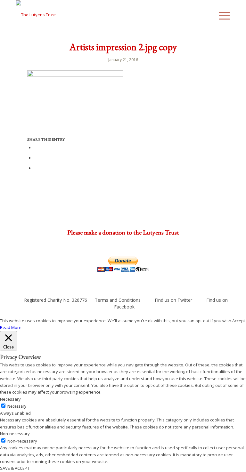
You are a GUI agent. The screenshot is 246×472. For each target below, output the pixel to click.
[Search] (206, 14)
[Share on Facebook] (36, 147)
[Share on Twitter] (36, 158)
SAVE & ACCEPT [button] (14, 468)
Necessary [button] (10, 399)
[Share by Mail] (36, 168)
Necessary (16, 406)
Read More (10, 327)
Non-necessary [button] (15, 433)
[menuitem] (206, 14)
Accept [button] (238, 321)
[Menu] (221, 14)
